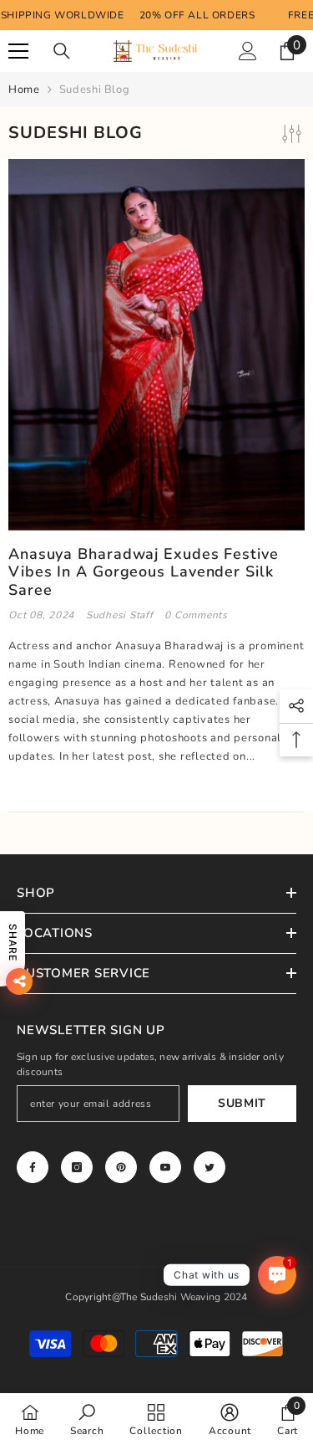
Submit (242, 1103)
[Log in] (248, 51)
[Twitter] (209, 1167)
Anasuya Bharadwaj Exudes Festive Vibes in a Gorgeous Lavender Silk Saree (143, 573)
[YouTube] (165, 1167)
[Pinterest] (121, 1167)
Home (24, 89)
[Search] (62, 51)
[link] (87, 1419)
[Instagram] (77, 1167)
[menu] (18, 51)
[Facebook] (32, 1167)
